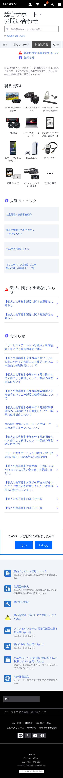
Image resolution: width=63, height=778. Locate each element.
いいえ (43, 545)
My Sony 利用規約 (48, 727)
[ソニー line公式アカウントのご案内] (20, 735)
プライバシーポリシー (31, 758)
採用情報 (28, 723)
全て (5, 44)
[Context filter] (7, 29)
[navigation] (59, 4)
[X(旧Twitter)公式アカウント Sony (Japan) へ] (28, 735)
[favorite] (37, 4)
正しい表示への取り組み (31, 762)
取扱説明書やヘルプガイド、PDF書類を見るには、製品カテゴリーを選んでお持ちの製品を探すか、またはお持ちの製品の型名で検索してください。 (31, 71)
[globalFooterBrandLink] (31, 771)
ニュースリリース (15, 727)
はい (24, 545)
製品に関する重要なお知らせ (41, 52)
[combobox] (31, 29)
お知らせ (29, 57)
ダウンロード (21, 44)
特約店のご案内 (43, 723)
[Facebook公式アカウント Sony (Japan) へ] (42, 735)
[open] (30, 4)
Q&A (56, 44)
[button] (56, 767)
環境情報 (31, 727)
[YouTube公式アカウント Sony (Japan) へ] (35, 735)
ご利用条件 (31, 754)
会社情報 (16, 723)
